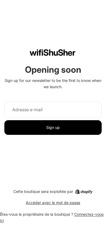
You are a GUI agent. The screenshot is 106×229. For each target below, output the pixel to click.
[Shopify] (83, 191)
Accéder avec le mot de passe (53, 202)
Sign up (53, 127)
